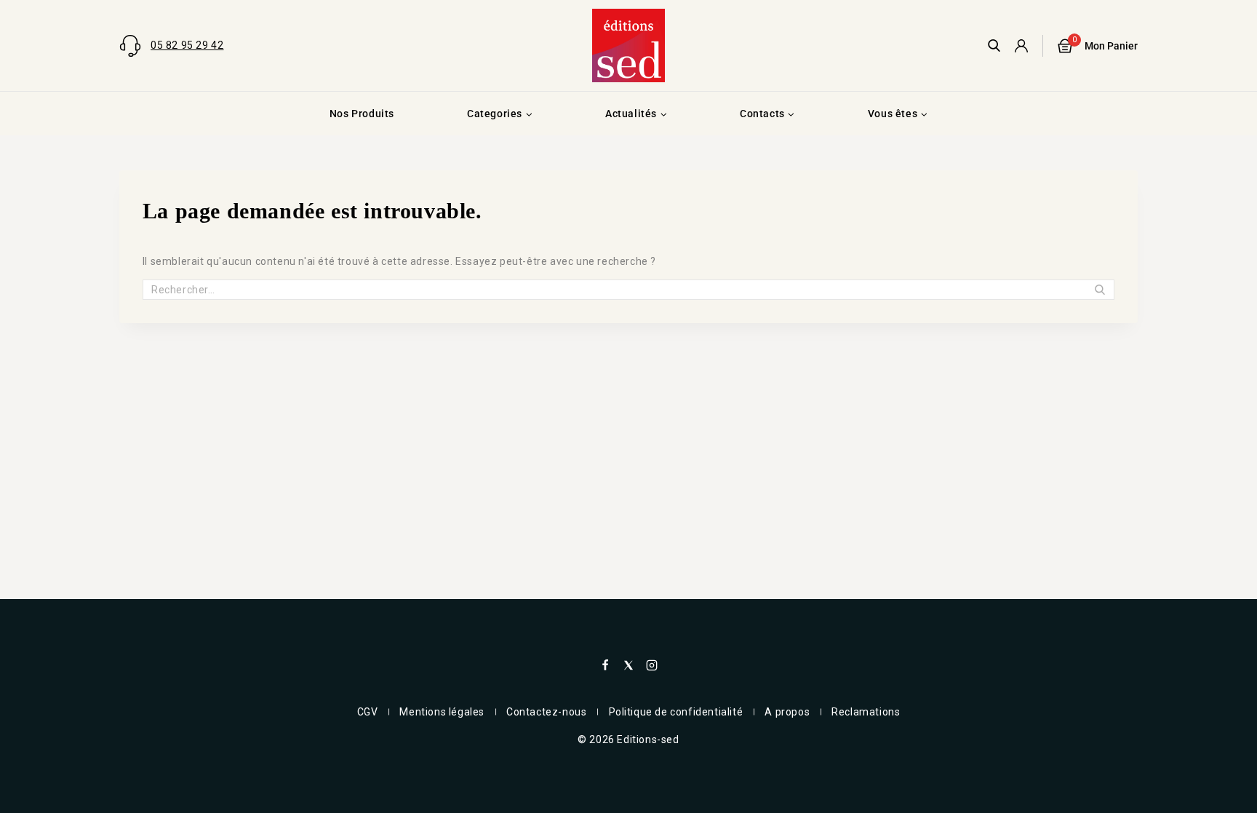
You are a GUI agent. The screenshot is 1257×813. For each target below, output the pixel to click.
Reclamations (865, 712)
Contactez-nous (546, 712)
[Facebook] (605, 665)
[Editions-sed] (628, 45)
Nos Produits (362, 113)
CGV (367, 712)
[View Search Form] (994, 45)
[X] (628, 665)
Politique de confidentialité (676, 712)
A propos (787, 712)
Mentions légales (441, 712)
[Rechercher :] (628, 290)
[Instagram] (651, 665)
